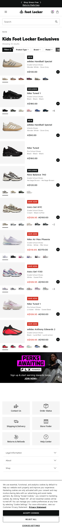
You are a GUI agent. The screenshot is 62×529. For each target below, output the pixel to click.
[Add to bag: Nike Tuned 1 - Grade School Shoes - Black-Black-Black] (58, 103)
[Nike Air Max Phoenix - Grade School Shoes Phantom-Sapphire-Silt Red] (29, 256)
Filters (8, 49)
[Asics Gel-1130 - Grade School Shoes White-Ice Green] (45, 289)
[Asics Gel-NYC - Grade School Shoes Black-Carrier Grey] (37, 224)
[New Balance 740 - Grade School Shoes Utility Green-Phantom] (21, 192)
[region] (31, 3)
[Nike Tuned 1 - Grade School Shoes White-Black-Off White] (29, 110)
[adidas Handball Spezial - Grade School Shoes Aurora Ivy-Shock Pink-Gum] (29, 79)
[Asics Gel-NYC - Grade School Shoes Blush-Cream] (29, 224)
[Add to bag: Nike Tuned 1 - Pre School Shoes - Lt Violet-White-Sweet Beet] (58, 314)
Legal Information (14, 452)
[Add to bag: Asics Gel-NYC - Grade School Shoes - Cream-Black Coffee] (58, 217)
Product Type (21, 50)
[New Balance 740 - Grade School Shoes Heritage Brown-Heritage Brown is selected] (5, 192)
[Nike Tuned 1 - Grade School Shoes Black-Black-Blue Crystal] (45, 110)
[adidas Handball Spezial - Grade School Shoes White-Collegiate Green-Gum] (37, 79)
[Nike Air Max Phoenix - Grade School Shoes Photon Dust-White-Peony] (45, 256)
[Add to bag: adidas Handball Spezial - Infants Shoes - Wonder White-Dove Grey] (58, 135)
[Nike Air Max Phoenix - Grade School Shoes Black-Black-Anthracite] (13, 256)
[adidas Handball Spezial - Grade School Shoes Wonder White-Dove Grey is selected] (5, 79)
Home (4, 32)
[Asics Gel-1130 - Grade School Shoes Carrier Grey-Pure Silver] (21, 289)
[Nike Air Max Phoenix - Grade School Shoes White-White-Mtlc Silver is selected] (5, 256)
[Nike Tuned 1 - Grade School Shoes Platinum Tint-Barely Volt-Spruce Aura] (21, 110)
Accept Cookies (31, 513)
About (8, 460)
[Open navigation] (5, 11)
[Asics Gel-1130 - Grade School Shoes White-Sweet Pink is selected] (5, 289)
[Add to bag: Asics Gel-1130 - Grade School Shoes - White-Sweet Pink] (58, 282)
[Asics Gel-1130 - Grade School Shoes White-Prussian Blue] (13, 289)
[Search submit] (56, 22)
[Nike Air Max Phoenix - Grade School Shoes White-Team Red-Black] (37, 256)
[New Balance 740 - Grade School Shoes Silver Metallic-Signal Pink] (29, 192)
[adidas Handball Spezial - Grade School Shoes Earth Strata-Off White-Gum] (13, 79)
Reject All (31, 519)
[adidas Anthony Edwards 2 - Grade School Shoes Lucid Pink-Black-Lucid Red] (21, 346)
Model (48, 50)
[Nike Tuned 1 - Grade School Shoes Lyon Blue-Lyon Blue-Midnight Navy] (37, 110)
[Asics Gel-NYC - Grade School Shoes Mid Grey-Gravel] (21, 224)
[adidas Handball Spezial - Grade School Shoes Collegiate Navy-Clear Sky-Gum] (45, 79)
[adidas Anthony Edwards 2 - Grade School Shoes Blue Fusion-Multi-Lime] (37, 346)
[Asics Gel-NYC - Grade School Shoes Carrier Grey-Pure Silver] (45, 224)
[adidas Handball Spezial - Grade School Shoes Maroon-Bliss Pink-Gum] (21, 79)
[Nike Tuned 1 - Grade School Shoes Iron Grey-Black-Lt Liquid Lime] (13, 110)
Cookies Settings (31, 525)
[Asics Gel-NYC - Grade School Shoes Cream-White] (13, 224)
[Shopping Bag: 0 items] (57, 11)
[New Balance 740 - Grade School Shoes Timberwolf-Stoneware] (13, 192)
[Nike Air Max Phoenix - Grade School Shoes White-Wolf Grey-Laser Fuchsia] (21, 256)
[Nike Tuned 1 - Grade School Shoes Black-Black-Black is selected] (5, 110)
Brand (36, 50)
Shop (8, 468)
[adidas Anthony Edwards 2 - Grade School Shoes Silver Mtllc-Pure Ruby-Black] (13, 346)
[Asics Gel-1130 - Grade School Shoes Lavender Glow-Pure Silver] (37, 289)
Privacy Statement (37, 507)
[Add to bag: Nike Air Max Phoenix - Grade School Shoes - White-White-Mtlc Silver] (58, 249)
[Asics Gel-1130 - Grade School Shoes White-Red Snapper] (29, 289)
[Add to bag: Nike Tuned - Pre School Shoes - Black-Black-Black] (58, 160)
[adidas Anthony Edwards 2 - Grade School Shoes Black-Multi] (45, 346)
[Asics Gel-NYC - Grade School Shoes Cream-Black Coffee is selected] (5, 224)
